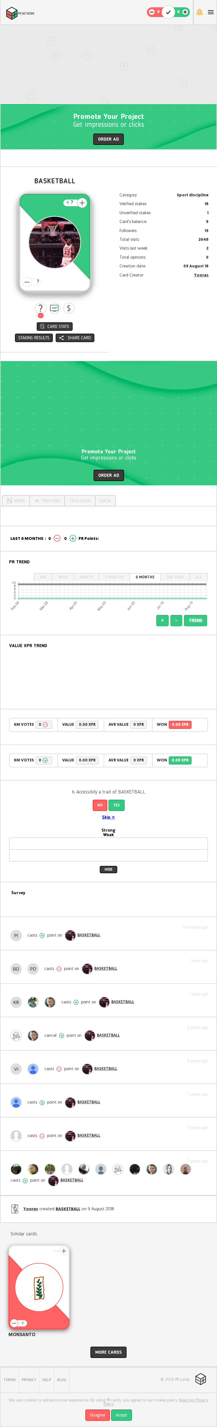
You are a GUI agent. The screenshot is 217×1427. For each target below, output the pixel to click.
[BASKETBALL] (70, 935)
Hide (108, 870)
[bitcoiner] (17, 1135)
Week (63, 577)
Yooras (201, 275)
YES (116, 805)
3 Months (114, 577)
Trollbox (80, 501)
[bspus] (34, 1069)
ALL (199, 577)
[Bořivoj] (17, 969)
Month (86, 577)
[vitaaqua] (17, 1069)
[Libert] (136, 1169)
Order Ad (108, 139)
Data (105, 501)
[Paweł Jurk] (34, 1002)
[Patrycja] (170, 1169)
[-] (40, 308)
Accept (121, 1415)
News (19, 501)
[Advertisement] (108, 64)
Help (46, 1380)
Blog (61, 1380)
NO (100, 805)
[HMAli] (34, 1169)
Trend (195, 621)
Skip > (108, 817)
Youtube (50, 501)
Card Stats (58, 327)
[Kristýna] (17, 1002)
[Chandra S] (17, 1035)
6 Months (145, 577)
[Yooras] (187, 1169)
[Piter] (17, 935)
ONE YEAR (175, 577)
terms (9, 1380)
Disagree (97, 1415)
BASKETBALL (88, 935)
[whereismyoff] (102, 1169)
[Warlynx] (17, 1102)
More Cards (108, 1352)
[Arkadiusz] (85, 1169)
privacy (29, 1380)
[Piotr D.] (34, 969)
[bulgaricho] (17, 1169)
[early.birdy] (68, 1169)
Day (43, 577)
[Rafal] (51, 1002)
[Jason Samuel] (51, 1169)
